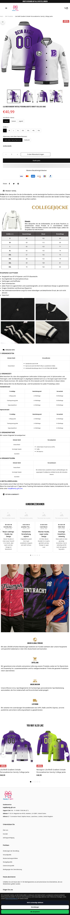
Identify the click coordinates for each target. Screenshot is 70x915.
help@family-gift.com (15, 480)
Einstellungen (35, 907)
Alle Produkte (9, 16)
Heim (1, 16)
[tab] (30, 547)
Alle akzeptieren (35, 912)
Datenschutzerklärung (11, 898)
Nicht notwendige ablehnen (35, 902)
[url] (9, 807)
